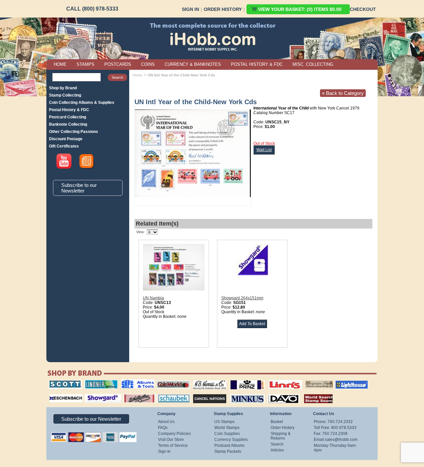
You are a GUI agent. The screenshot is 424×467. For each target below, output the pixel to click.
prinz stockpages (240, 380)
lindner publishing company (98, 382)
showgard (91, 393)
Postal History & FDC (69, 109)
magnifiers (55, 393)
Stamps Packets (203, 393)
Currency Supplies (231, 439)
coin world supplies (171, 380)
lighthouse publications (343, 382)
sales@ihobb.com (341, 439)
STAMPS (85, 64)
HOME (60, 64)
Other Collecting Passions (73, 131)
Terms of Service (173, 445)
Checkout (363, 9)
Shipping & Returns (281, 436)
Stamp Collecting (65, 95)
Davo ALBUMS (274, 393)
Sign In (190, 9)
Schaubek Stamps (170, 393)
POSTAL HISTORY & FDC (257, 64)
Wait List (264, 150)
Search (277, 444)
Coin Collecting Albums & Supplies (81, 102)
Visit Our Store (171, 439)
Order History (223, 9)
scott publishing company (60, 382)
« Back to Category (343, 93)
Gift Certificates (64, 146)
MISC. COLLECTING (312, 64)
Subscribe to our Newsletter (79, 187)
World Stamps (226, 427)
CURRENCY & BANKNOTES (193, 64)
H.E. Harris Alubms (206, 380)
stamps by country (313, 393)
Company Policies (174, 433)
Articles (277, 450)
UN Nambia (153, 298)
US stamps (306, 380)
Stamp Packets (227, 451)
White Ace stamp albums (133, 395)
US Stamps (224, 421)
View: (140, 232)
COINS (148, 64)
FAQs (163, 427)
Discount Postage (65, 139)
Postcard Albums (229, 445)
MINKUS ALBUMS (241, 393)
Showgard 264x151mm (242, 298)
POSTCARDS (117, 64)
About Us (166, 421)
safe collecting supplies (131, 382)
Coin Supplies (227, 433)
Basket (277, 421)
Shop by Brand (63, 88)
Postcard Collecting (67, 117)
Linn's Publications (278, 380)
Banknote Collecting (68, 124)
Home (137, 75)
